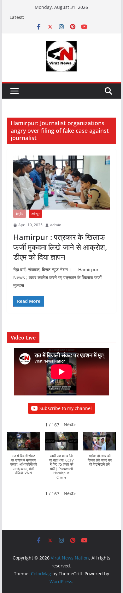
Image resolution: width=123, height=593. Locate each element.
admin (55, 225)
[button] (70, 424)
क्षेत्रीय (19, 213)
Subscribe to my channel (65, 408)
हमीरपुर (35, 213)
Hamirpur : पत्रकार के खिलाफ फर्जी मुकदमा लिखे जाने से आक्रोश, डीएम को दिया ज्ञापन (60, 247)
